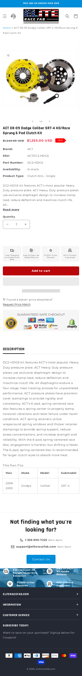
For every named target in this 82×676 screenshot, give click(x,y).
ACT (30, 149)
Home (6, 27)
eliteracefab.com (45, 669)
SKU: (6, 155)
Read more (11, 209)
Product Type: (13, 176)
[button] (41, 281)
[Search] (67, 16)
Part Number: (13, 162)
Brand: (8, 149)
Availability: (12, 169)
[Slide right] (49, 121)
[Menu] (5, 16)
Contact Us (41, 559)
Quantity (9, 216)
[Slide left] (32, 121)
